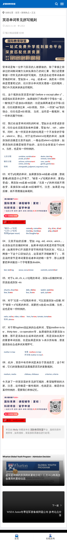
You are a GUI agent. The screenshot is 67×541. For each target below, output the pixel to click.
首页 (17, 12)
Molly (15, 429)
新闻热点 (25, 12)
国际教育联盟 (36, 429)
